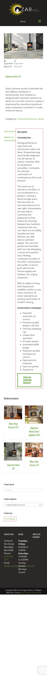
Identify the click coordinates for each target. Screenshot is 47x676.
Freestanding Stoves (27, 118)
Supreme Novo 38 (13, 466)
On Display (10, 519)
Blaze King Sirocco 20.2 (13, 425)
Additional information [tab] (9, 139)
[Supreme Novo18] (23, 46)
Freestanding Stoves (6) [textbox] (22, 505)
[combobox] (23, 505)
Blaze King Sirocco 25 (34, 463)
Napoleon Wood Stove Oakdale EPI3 (34, 431)
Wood (41, 118)
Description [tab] (9, 131)
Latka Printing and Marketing (30, 592)
